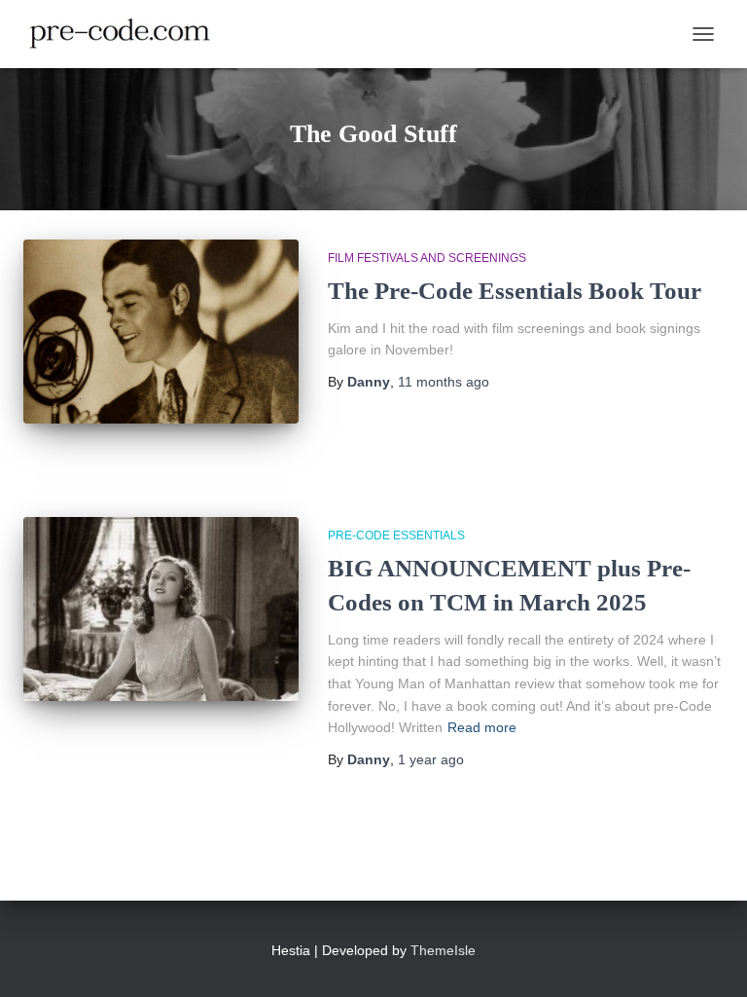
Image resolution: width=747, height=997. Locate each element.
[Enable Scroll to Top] (708, 958)
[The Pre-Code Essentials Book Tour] (161, 331)
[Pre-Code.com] (127, 34)
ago (443, 381)
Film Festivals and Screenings (427, 258)
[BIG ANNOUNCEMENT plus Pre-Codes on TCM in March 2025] (161, 608)
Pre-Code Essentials (396, 535)
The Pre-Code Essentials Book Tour (514, 290)
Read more (481, 727)
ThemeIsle (443, 950)
